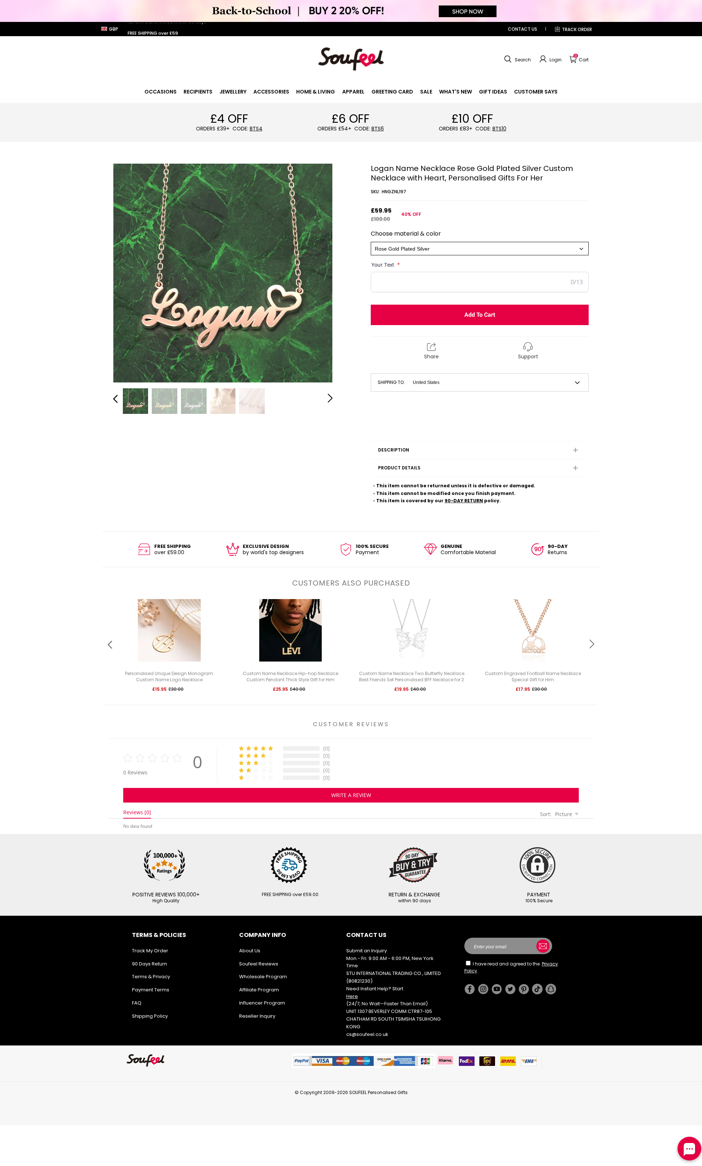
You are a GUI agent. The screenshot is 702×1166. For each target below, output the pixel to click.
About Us (249, 950)
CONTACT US (522, 29)
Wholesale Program (263, 976)
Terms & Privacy (151, 976)
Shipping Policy (150, 1016)
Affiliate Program (259, 989)
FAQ (136, 1002)
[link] (160, 92)
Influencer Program (262, 1002)
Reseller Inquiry (257, 1016)
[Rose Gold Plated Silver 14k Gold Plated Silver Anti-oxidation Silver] (480, 248)
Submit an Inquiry (366, 950)
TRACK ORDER (577, 29)
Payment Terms (150, 989)
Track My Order (150, 950)
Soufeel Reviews (258, 963)
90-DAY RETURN (464, 501)
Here (352, 996)
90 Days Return (149, 963)
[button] (516, 59)
